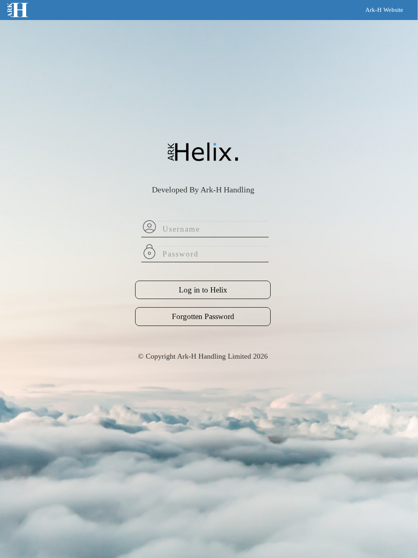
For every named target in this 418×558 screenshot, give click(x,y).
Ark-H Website (384, 10)
